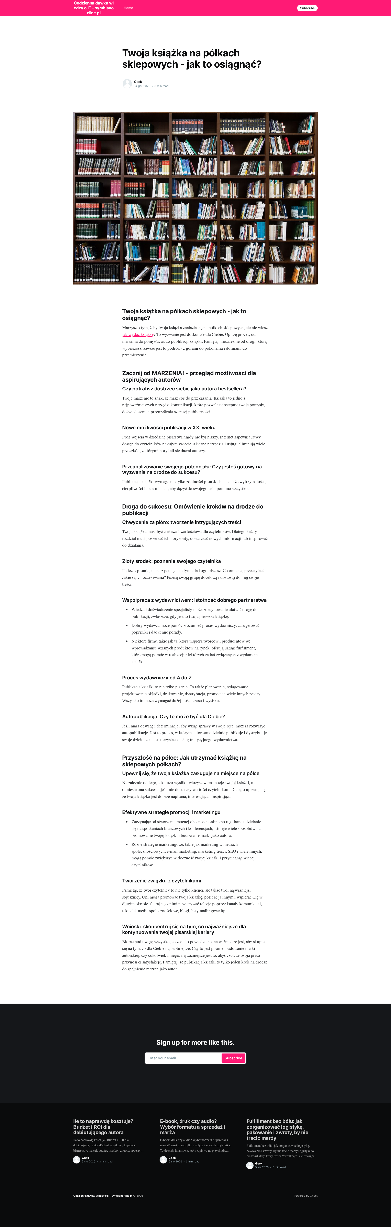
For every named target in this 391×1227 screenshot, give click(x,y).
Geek (138, 82)
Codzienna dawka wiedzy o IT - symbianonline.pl (102, 1195)
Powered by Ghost (306, 1195)
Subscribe (307, 8)
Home (128, 8)
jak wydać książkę (138, 334)
